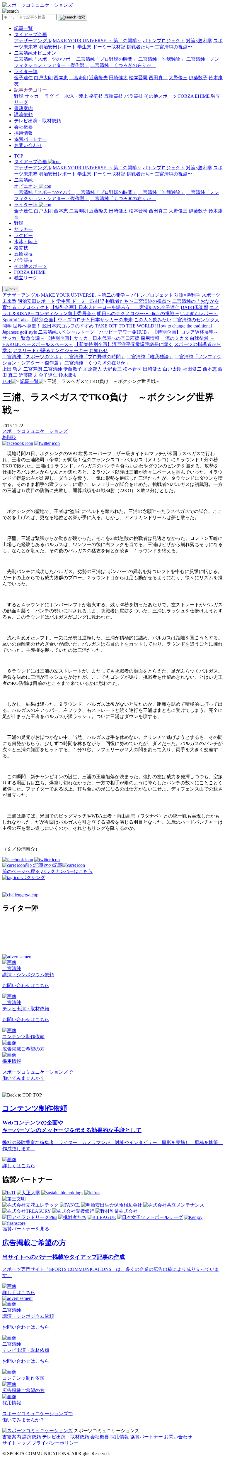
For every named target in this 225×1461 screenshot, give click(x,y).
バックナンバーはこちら (67, 871)
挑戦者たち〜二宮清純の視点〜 (159, 46)
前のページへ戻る (21, 871)
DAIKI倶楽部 (194, 307)
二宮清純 (52, 368)
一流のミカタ (175, 338)
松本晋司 (138, 77)
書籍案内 (23, 108)
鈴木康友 (68, 375)
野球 (18, 96)
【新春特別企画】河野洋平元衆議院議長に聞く (123, 344)
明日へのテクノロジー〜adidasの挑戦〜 (138, 313)
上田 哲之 (12, 368)
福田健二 (192, 368)
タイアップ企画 (30, 34)
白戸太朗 (43, 77)
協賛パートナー (30, 139)
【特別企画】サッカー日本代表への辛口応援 (92, 338)
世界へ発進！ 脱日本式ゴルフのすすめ (53, 325)
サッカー (34, 96)
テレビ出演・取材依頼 (37, 120)
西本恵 (61, 77)
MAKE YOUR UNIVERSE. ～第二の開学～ (97, 40)
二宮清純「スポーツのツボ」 (44, 59)
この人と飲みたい (152, 319)
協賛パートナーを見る (25, 1228)
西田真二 (158, 77)
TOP (18, 155)
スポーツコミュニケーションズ (35, 431)
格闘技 (96, 96)
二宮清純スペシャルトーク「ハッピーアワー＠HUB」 (94, 332)
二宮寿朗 (78, 77)
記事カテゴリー (30, 89)
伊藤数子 (198, 77)
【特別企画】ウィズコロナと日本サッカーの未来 (81, 319)
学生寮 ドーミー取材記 (101, 46)
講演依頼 (23, 114)
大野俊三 (178, 77)
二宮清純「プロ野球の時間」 (106, 59)
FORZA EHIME (194, 96)
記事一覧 (23, 28)
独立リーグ (26, 277)
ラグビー (54, 96)
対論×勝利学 (199, 40)
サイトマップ (16, 1442)
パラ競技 (133, 96)
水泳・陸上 (76, 96)
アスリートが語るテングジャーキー (50, 350)
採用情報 (23, 133)
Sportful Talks (15, 319)
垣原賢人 (92, 368)
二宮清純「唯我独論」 (161, 59)
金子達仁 (23, 77)
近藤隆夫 (98, 77)
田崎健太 (118, 77)
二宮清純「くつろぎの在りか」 (123, 65)
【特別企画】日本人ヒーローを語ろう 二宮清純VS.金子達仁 (115, 307)
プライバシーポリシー (55, 1442)
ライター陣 (26, 71)
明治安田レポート (57, 46)
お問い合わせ (28, 145)
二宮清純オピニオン (35, 52)
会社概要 (23, 126)
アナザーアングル (33, 40)
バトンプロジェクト (164, 40)
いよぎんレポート (199, 313)
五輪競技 (113, 96)
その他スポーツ (160, 96)
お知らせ (98, 350)
